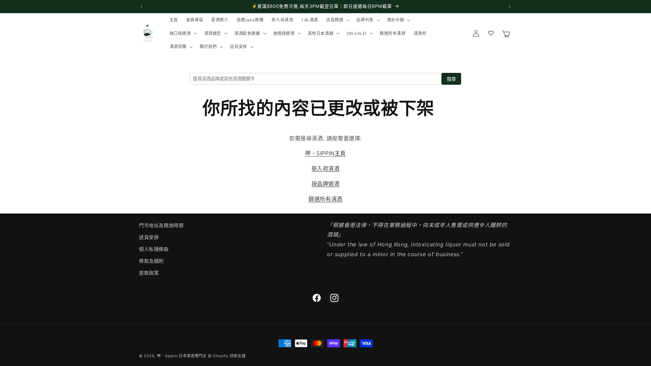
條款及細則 (151, 261)
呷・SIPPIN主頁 (325, 153)
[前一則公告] (141, 6)
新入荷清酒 (326, 168)
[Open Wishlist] (491, 33)
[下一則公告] (509, 6)
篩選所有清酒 (325, 199)
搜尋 (451, 79)
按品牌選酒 (326, 183)
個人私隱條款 (154, 249)
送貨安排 (149, 237)
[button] (337, 20)
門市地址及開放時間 (161, 225)
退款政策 (149, 273)
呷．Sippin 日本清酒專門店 (181, 355)
